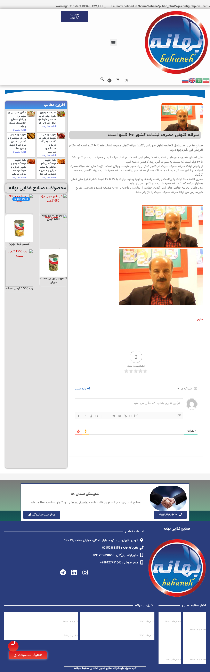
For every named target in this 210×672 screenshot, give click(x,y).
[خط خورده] (96, 416)
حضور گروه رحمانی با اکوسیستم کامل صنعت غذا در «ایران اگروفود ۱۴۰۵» (195, 646)
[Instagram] (126, 80)
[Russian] (185, 80)
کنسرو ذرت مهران (19, 244)
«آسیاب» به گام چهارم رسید (170, 616)
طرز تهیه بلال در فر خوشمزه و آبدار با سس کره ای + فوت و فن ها (17, 142)
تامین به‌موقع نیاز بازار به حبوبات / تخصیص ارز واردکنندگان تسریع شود (172, 646)
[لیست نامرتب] (108, 416)
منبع (200, 319)
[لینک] (125, 416)
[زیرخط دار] (91, 416)
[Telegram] (109, 80)
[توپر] (79, 416)
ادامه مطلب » (49, 126)
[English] (192, 80)
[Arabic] (199, 80)
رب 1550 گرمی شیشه (19, 288)
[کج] (85, 416)
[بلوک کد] (119, 416)
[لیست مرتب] (102, 416)
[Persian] (206, 80)
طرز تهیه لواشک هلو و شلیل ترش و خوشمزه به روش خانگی (18, 167)
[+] (136, 415)
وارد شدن (81, 389)
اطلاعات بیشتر (53, 209)
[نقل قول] (114, 416)
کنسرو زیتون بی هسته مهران (53, 280)
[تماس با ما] (13, 646)
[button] (113, 42)
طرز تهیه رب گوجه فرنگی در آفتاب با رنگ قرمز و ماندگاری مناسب (47, 143)
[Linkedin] (117, 80)
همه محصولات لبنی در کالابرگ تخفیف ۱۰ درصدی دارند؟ (196, 620)
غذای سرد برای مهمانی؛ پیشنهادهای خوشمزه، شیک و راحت (17, 120)
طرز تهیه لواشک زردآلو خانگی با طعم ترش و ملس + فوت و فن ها (47, 167)
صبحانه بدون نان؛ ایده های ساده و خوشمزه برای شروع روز (47, 118)
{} (130, 415)
